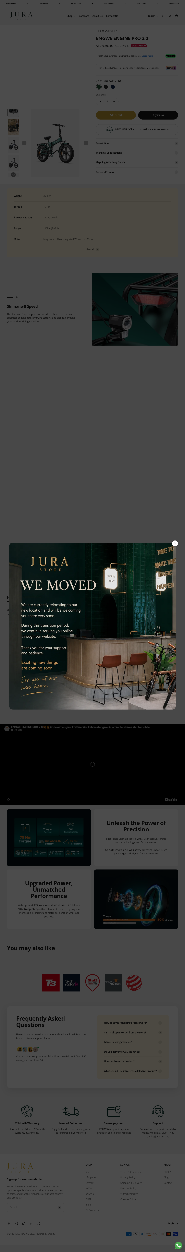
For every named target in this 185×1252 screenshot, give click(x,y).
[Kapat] (175, 543)
